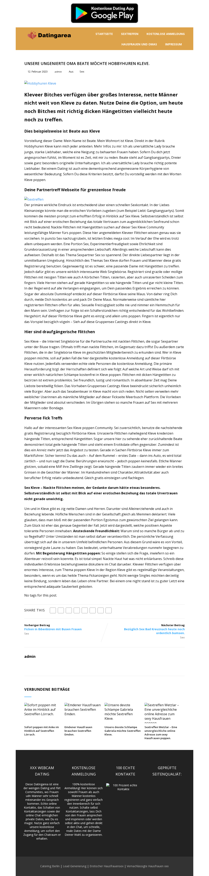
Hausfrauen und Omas (139, 44)
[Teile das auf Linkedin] (77, 610)
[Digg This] (93, 610)
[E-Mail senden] (101, 610)
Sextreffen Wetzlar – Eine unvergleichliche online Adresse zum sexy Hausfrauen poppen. (161, 732)
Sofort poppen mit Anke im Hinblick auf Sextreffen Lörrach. (41, 730)
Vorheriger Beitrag (53, 627)
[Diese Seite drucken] (109, 610)
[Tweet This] (61, 610)
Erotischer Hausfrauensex (106, 866)
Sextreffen (129, 34)
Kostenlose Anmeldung (166, 34)
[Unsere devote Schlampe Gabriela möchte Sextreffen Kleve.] (122, 718)
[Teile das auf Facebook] (53, 610)
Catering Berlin (50, 866)
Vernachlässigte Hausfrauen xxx (148, 866)
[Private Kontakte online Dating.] (48, 42)
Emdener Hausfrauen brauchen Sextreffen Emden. (78, 730)
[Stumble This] (85, 610)
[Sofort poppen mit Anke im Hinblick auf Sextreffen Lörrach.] (42, 714)
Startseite (104, 34)
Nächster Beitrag (154, 629)
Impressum (173, 44)
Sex (82, 71)
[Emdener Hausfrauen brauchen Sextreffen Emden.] (82, 714)
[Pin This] (69, 610)
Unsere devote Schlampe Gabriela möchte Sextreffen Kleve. (122, 730)
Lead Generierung (74, 866)
